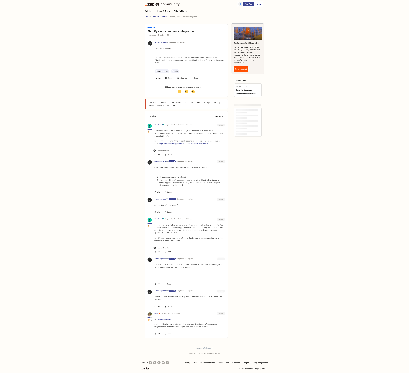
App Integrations (261, 363)
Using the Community (244, 90)
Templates (247, 363)
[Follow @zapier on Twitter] (163, 362)
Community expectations (246, 94)
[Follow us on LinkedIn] (154, 362)
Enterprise (235, 363)
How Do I (164, 17)
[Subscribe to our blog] (159, 362)
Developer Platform (207, 363)
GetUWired (158, 125)
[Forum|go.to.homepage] (163, 4)
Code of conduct (242, 86)
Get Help (149, 11)
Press (220, 363)
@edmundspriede (164, 319)
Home (147, 17)
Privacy (264, 368)
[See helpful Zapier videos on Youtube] (167, 362)
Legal (257, 368)
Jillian (156, 313)
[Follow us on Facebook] (150, 362)
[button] (248, 4)
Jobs (227, 363)
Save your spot (241, 69)
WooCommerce (162, 71)
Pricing (187, 363)
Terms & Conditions (196, 353)
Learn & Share (163, 11)
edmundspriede (161, 42)
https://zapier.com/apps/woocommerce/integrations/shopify (183, 143)
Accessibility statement (212, 353)
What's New (179, 11)
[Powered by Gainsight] (204, 349)
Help (195, 363)
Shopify (175, 71)
